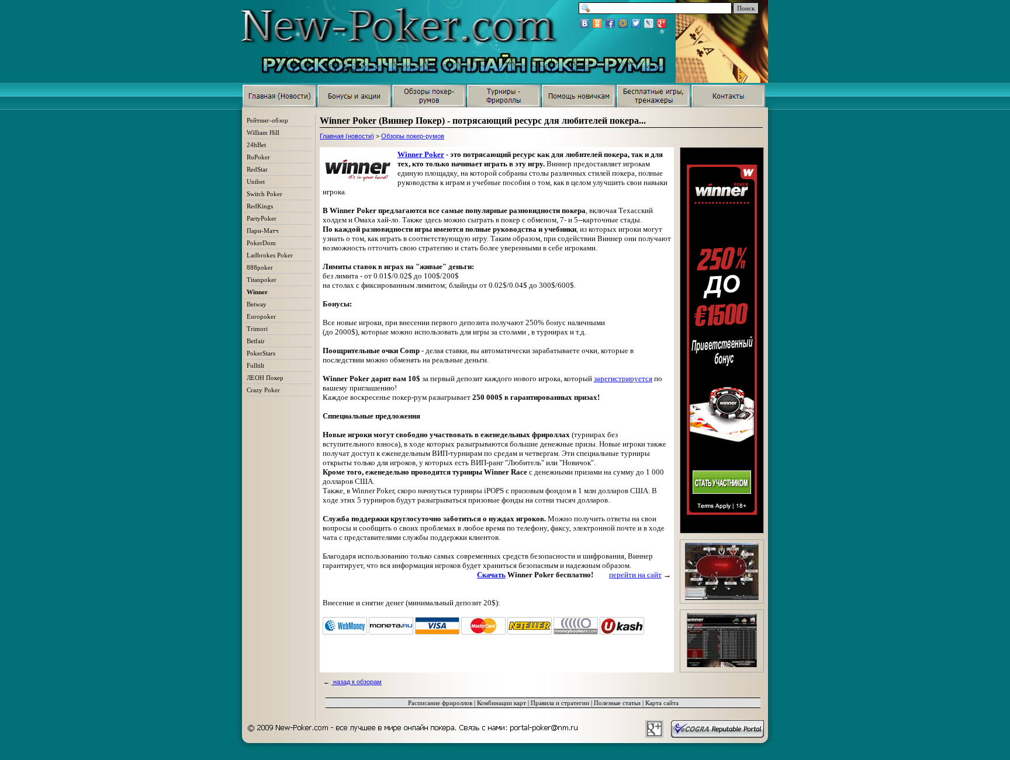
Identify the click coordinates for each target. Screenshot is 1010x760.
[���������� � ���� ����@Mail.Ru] (623, 23)
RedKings (260, 206)
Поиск (746, 8)
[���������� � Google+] (661, 23)
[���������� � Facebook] (610, 23)
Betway (257, 304)
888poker (260, 267)
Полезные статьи (617, 702)
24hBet (256, 144)
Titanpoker (261, 279)
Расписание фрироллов (440, 702)
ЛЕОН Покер (265, 377)
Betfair (256, 340)
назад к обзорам (356, 681)
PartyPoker (261, 218)
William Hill (263, 132)
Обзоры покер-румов (412, 136)
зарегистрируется (623, 378)
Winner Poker (420, 154)
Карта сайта (662, 702)
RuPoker (258, 157)
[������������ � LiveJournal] (648, 23)
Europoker (261, 316)
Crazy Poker (263, 389)
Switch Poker (264, 193)
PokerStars (261, 353)
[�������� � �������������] (597, 23)
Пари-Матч (263, 230)
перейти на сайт (635, 574)
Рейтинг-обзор (267, 120)
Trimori (257, 328)
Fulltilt (255, 365)
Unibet (256, 181)
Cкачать (491, 574)
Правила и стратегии (560, 702)
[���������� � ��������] (584, 23)
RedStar (257, 169)
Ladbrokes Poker (270, 255)
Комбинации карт (501, 702)
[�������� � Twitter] (636, 23)
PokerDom (261, 242)
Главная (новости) (347, 136)
